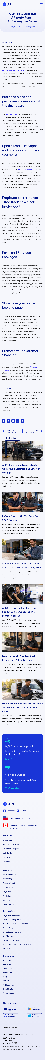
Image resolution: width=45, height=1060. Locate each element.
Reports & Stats (9, 883)
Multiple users (8, 993)
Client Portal (8, 989)
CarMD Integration (10, 936)
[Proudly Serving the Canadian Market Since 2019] (5, 825)
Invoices (6, 862)
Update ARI (7, 968)
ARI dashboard (12, 114)
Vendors (6, 900)
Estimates (7, 857)
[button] (3, 421)
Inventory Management (12, 849)
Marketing (7, 896)
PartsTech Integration (12, 920)
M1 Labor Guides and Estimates (15, 924)
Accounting (7, 879)
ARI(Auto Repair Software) (13, 70)
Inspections (7, 866)
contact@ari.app (28, 751)
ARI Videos (7, 981)
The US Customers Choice (20, 818)
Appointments (9, 870)
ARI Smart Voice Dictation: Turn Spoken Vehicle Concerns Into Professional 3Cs (19, 612)
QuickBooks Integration (12, 932)
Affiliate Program (10, 985)
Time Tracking (8, 905)
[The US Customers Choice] (5, 818)
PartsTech (7, 948)
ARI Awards (7, 973)
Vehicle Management (11, 844)
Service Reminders (10, 874)
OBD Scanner (8, 887)
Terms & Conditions (10, 1028)
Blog (5, 977)
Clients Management (11, 840)
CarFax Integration (10, 928)
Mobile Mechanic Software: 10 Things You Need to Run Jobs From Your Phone (22, 707)
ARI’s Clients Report (26, 169)
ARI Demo (7, 964)
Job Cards (7, 853)
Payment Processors (11, 916)
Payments (7, 892)
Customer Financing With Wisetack (17, 944)
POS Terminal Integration (13, 940)
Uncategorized (30, 27)
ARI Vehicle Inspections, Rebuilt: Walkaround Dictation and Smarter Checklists (21, 468)
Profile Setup (8, 960)
